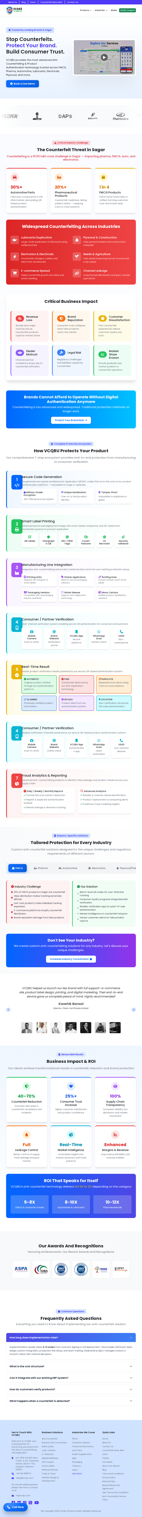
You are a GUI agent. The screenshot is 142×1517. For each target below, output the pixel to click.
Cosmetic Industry (81, 1442)
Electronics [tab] (99, 868)
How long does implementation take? (34, 1337)
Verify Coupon (127, 10)
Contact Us (107, 1446)
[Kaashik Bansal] (41, 1027)
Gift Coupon (48, 1462)
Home (105, 1438)
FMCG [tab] (19, 868)
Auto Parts (77, 1450)
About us (12, 2)
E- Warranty (48, 1454)
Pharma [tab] (43, 868)
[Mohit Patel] (27, 1027)
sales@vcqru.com (24, 1478)
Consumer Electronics (82, 1446)
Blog (24, 2)
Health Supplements (82, 1454)
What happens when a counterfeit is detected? (40, 1401)
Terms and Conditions (113, 1473)
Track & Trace (49, 1473)
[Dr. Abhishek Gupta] (56, 1027)
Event (33, 2)
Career (105, 1458)
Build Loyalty (48, 1446)
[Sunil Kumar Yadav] (100, 1027)
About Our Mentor (111, 1465)
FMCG (75, 1438)
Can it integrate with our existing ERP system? (39, 1378)
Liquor (75, 1469)
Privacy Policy (108, 1477)
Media (114, 10)
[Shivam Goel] (115, 1027)
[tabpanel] (71, 902)
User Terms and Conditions (115, 1492)
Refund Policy (108, 1481)
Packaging (77, 1462)
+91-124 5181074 (23, 1473)
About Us (106, 1442)
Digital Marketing (50, 1458)
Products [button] (84, 10)
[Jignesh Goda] (86, 1027)
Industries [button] (100, 10)
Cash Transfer (49, 1450)
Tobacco (76, 1465)
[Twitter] (30, 1503)
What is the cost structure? (27, 1366)
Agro (74, 1458)
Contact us (72, 2)
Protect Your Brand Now (69, 420)
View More (77, 1473)
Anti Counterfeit (50, 1438)
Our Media (107, 1462)
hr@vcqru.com (23, 1495)
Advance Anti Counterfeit (54, 1442)
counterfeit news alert (51, 2)
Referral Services (50, 1469)
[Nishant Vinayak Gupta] (71, 1027)
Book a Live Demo (24, 83)
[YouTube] (36, 1503)
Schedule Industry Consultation (69, 959)
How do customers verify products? (32, 1389)
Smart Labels (48, 1465)
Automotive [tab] (69, 868)
